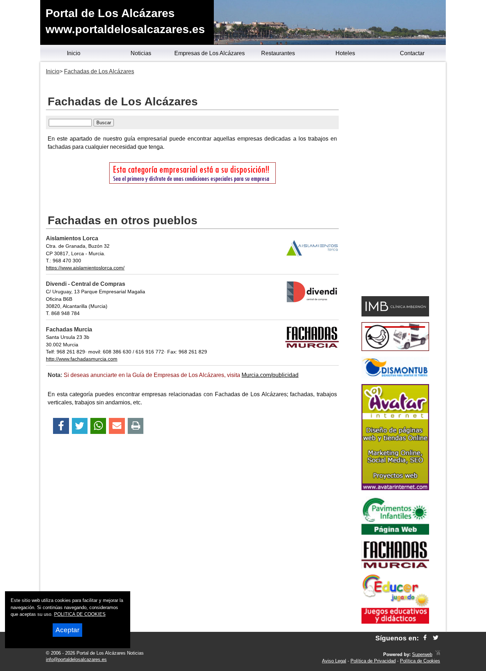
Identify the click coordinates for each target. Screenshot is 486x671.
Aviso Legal (334, 661)
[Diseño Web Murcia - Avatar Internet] (437, 654)
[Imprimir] (136, 426)
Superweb (422, 654)
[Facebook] (61, 426)
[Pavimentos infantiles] (395, 533)
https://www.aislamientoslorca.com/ (85, 268)
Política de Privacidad (373, 661)
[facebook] (425, 638)
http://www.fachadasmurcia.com (81, 359)
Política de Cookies (420, 661)
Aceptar (67, 630)
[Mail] (117, 426)
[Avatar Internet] (395, 488)
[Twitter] (80, 426)
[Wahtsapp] (98, 426)
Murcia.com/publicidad (270, 375)
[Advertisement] (395, 180)
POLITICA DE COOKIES (80, 614)
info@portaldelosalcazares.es (76, 659)
